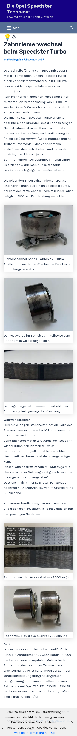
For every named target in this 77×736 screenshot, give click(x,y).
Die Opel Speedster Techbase (29, 9)
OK (53, 733)
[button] (71, 27)
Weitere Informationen (30, 733)
